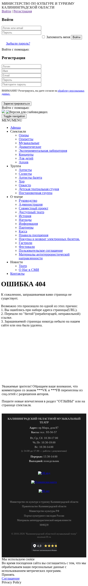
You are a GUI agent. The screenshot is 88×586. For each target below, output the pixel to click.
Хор (22, 181)
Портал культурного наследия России (44, 515)
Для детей (26, 158)
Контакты (17, 273)
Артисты (25, 170)
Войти (6, 11)
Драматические (30, 147)
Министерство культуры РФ (44, 511)
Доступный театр (31, 212)
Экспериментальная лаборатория (43, 150)
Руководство (28, 200)
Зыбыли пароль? (18, 43)
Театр (23, 266)
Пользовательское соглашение (41, 250)
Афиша (15, 127)
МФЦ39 (44, 524)
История (25, 216)
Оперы (24, 135)
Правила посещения (33, 235)
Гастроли (25, 243)
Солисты (25, 173)
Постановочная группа (35, 193)
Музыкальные (29, 143)
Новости (16, 262)
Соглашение (11, 578)
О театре (16, 197)
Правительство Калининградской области (44, 506)
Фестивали (27, 246)
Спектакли (18, 131)
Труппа (15, 166)
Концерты (26, 154)
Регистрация (22, 11)
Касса (23, 231)
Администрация (31, 204)
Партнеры (26, 227)
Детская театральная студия (39, 189)
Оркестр (25, 185)
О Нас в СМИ (29, 270)
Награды (25, 220)
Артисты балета (30, 177)
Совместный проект (33, 208)
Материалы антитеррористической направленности (44, 520)
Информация (28, 223)
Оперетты (26, 139)
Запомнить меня (58, 37)
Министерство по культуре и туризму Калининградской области (44, 501)
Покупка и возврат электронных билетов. (49, 239)
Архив (23, 162)
